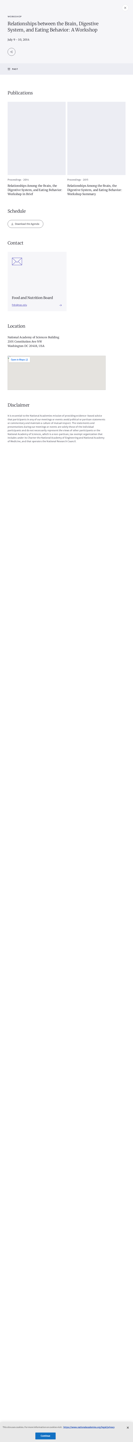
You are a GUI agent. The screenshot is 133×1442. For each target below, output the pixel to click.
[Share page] (11, 52)
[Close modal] (125, 8)
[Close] (127, 1427)
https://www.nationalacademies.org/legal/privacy (89, 1427)
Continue (45, 1435)
